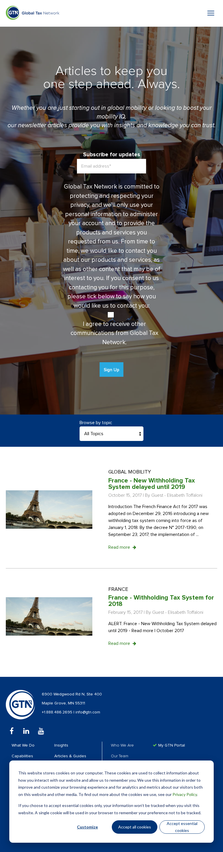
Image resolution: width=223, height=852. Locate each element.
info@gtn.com (87, 712)
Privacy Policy (184, 794)
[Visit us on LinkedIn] (26, 731)
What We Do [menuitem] (23, 745)
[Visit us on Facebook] (11, 731)
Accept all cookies (134, 826)
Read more (119, 547)
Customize (87, 826)
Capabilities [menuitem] (22, 756)
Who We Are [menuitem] (122, 745)
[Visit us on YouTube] (41, 731)
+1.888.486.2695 (57, 712)
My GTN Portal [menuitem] (171, 745)
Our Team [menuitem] (119, 756)
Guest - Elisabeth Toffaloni (176, 495)
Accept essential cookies (182, 827)
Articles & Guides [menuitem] (70, 756)
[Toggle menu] (210, 13)
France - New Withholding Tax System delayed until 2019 (151, 484)
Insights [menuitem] (61, 745)
